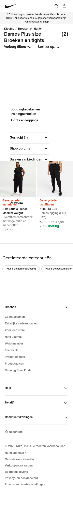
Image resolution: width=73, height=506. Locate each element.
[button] (29, 137)
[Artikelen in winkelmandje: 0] (64, 6)
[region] (36, 159)
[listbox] (48, 46)
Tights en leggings (24, 120)
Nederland (16, 431)
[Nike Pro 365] (55, 179)
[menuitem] (17, 452)
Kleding (9, 28)
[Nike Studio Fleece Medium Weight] (18, 179)
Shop (46, 21)
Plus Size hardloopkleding (21, 268)
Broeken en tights (30, 28)
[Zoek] (56, 6)
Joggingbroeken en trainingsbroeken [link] (25, 112)
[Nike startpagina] (11, 6)
